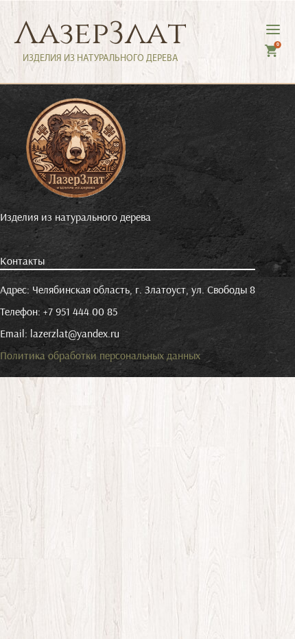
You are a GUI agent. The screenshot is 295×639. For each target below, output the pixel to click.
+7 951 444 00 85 (80, 311)
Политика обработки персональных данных (100, 355)
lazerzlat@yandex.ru (74, 333)
